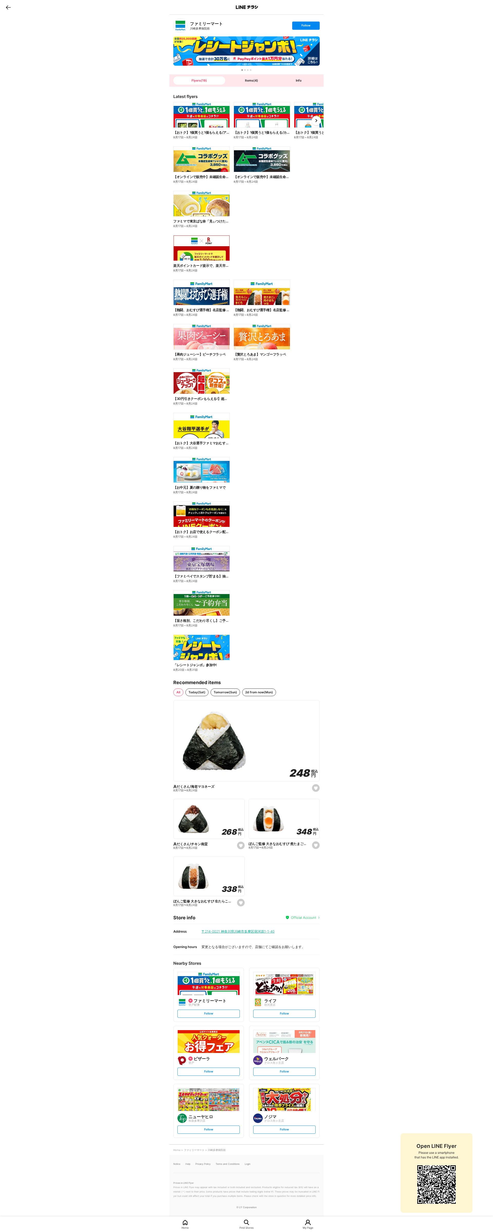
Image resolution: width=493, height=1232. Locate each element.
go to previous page (8, 7)
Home (185, 1227)
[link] (180, 25)
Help (187, 1164)
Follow (305, 26)
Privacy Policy (203, 1164)
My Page (308, 1227)
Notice (176, 1164)
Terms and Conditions (228, 1164)
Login (247, 1164)
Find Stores (246, 1227)
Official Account (303, 917)
